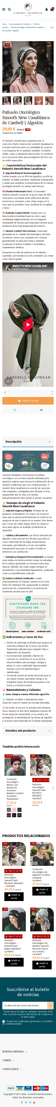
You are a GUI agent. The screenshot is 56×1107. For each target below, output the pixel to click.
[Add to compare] (41, 410)
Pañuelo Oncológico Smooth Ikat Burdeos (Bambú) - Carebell (39, 791)
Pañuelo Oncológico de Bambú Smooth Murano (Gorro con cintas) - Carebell (40, 947)
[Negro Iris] (19, 815)
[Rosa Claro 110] (14, 810)
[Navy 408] (14, 815)
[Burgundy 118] (9, 815)
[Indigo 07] (19, 810)
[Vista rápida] (23, 770)
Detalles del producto (21, 730)
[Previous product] (51, 27)
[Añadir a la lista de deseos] (14, 410)
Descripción (14, 441)
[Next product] (53, 27)
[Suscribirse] (50, 1005)
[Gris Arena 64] (9, 810)
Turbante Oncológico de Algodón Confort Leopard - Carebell (41, 875)
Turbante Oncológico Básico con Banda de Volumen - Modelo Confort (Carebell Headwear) (15, 789)
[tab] (28, 442)
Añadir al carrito (30, 400)
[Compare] (23, 764)
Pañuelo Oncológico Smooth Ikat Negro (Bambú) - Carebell (13, 946)
